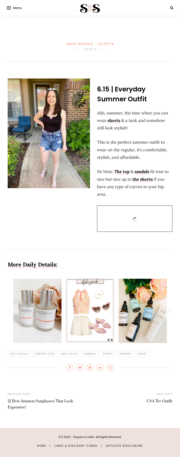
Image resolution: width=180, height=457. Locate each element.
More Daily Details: (33, 264)
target (142, 353)
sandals (142, 171)
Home (41, 446)
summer (125, 353)
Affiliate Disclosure (124, 446)
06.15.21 (90, 49)
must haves (69, 353)
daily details (19, 353)
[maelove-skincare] (143, 310)
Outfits (106, 44)
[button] (10, 310)
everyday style (45, 353)
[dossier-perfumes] (37, 310)
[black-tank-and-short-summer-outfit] (49, 133)
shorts (114, 120)
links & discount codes (76, 446)
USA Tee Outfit (159, 401)
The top (122, 171)
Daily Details (79, 44)
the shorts (142, 179)
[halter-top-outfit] (90, 310)
